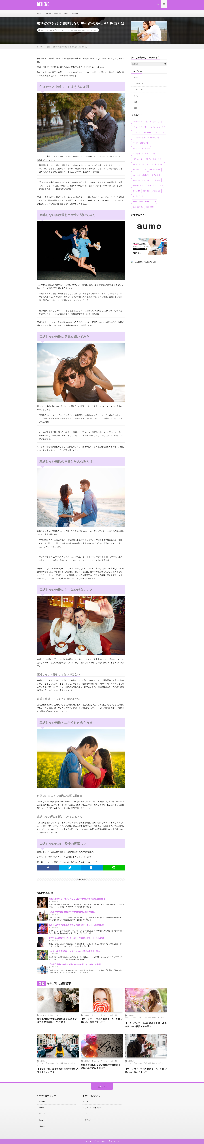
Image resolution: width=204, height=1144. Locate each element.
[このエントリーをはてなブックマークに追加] (92, 867)
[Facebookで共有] (48, 867)
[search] (165, 64)
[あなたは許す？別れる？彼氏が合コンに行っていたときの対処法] (42, 929)
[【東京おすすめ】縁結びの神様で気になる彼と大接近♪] (42, 915)
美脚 (146, 191)
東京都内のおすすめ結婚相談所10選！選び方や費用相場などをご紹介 (57, 1020)
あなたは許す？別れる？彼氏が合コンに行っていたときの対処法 (76, 925)
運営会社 (88, 1120)
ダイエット (159, 132)
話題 (135, 108)
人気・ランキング (155, 164)
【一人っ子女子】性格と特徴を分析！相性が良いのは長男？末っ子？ (146, 1025)
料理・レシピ (139, 186)
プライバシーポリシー (93, 1108)
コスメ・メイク (158, 127)
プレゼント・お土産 (141, 148)
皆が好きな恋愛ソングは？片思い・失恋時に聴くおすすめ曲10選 (76, 938)
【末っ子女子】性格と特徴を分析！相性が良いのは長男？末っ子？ (102, 1020)
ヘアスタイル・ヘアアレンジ (144, 154)
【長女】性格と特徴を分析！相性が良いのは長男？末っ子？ (58, 1070)
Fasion (48, 13)
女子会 (156, 175)
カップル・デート (63, 30)
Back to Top (102, 1087)
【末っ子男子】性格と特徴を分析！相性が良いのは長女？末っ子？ (146, 1070)
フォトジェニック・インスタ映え (146, 138)
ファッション (139, 90)
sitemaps (88, 1114)
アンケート (137, 122)
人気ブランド (138, 164)
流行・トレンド (155, 186)
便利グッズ (154, 170)
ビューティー (139, 83)
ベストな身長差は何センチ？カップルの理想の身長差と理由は (75, 951)
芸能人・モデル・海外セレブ (144, 202)
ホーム (87, 1101)
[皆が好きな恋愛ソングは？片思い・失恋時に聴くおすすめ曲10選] (42, 942)
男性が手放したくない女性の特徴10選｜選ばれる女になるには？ (101, 1066)
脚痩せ (156, 191)
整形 (157, 180)
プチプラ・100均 (140, 143)
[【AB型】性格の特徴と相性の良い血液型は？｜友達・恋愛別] (42, 968)
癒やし (136, 191)
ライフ (136, 96)
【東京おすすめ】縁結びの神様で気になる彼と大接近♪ (72, 912)
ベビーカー (137, 159)
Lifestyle (57, 13)
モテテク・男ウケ (153, 159)
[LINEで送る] (114, 867)
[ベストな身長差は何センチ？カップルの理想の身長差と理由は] (42, 955)
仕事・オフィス (140, 170)
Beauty (39, 13)
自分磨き (138, 196)
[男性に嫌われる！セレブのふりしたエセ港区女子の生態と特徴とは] (42, 902)
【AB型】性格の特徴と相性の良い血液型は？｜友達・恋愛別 (75, 964)
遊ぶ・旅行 (138, 207)
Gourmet (75, 13)
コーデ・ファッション (142, 132)
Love (66, 13)
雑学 (150, 207)
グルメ (136, 77)
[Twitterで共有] (70, 867)
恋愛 (52, 30)
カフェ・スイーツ (140, 127)
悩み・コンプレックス (89, 30)
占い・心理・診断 (75, 30)
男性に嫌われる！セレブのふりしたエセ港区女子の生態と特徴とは (77, 898)
